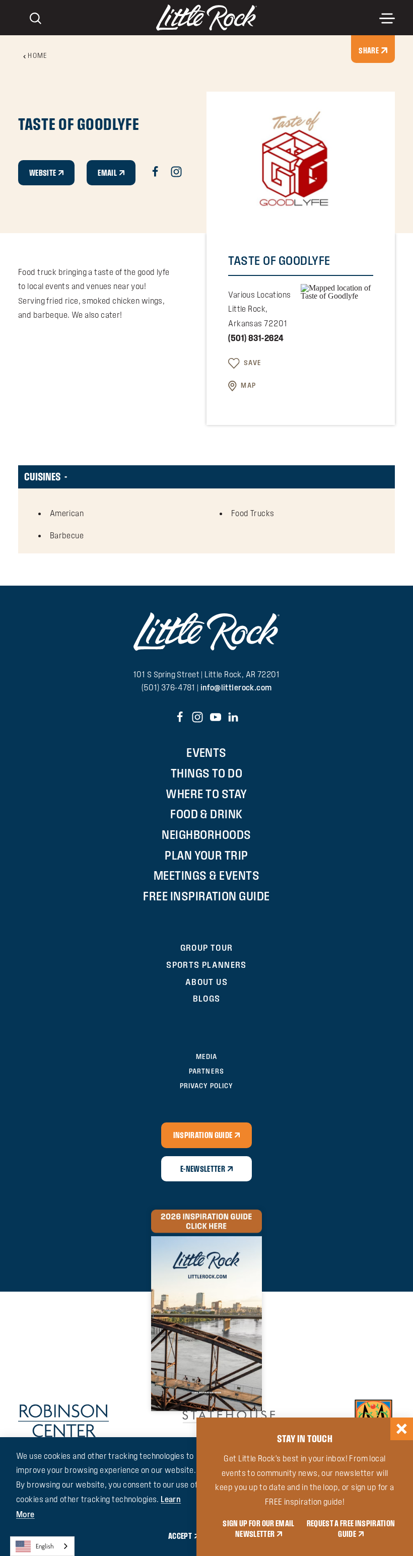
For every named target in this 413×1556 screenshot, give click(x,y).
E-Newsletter (202, 1168)
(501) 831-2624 (256, 337)
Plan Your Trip (206, 855)
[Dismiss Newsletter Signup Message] (401, 1429)
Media (206, 1056)
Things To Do (207, 773)
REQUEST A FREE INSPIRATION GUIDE (351, 1528)
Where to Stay (206, 793)
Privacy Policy (206, 1086)
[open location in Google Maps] (337, 291)
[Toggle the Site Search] (35, 17)
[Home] (206, 18)
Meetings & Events (206, 875)
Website (42, 172)
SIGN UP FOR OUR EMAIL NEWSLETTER (258, 1528)
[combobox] (42, 1546)
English (45, 1546)
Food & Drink (206, 813)
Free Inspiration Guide (206, 895)
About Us (206, 981)
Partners (206, 1071)
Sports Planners (206, 964)
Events (206, 752)
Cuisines (42, 476)
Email (107, 172)
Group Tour (206, 947)
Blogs (207, 998)
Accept (180, 1535)
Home (38, 55)
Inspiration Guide (203, 1135)
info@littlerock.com (236, 687)
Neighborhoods (206, 834)
